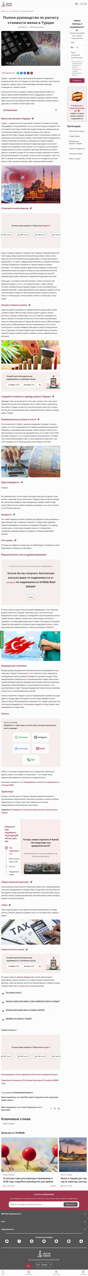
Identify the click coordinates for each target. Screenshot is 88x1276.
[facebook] (19, 1241)
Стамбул (14, 385)
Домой (3, 11)
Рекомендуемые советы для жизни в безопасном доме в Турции (29, 1074)
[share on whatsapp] (18, 73)
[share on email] (31, 73)
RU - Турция (42, 1265)
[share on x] (28, 73)
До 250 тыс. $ (23, 235)
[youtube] (7, 1241)
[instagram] (44, 1241)
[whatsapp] (56, 1241)
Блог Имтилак (14, 11)
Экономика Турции (75, 154)
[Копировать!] (32, 118)
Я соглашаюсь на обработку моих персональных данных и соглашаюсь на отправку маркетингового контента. (77, 68)
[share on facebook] (21, 73)
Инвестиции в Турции (76, 131)
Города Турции (74, 136)
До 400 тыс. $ (40, 235)
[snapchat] (81, 1241)
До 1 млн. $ (56, 235)
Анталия (29, 385)
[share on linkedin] (25, 73)
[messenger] (69, 1241)
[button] (73, 47)
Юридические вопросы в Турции (75, 142)
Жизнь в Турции (27, 11)
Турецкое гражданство (77, 148)
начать (30, 597)
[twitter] (31, 1241)
